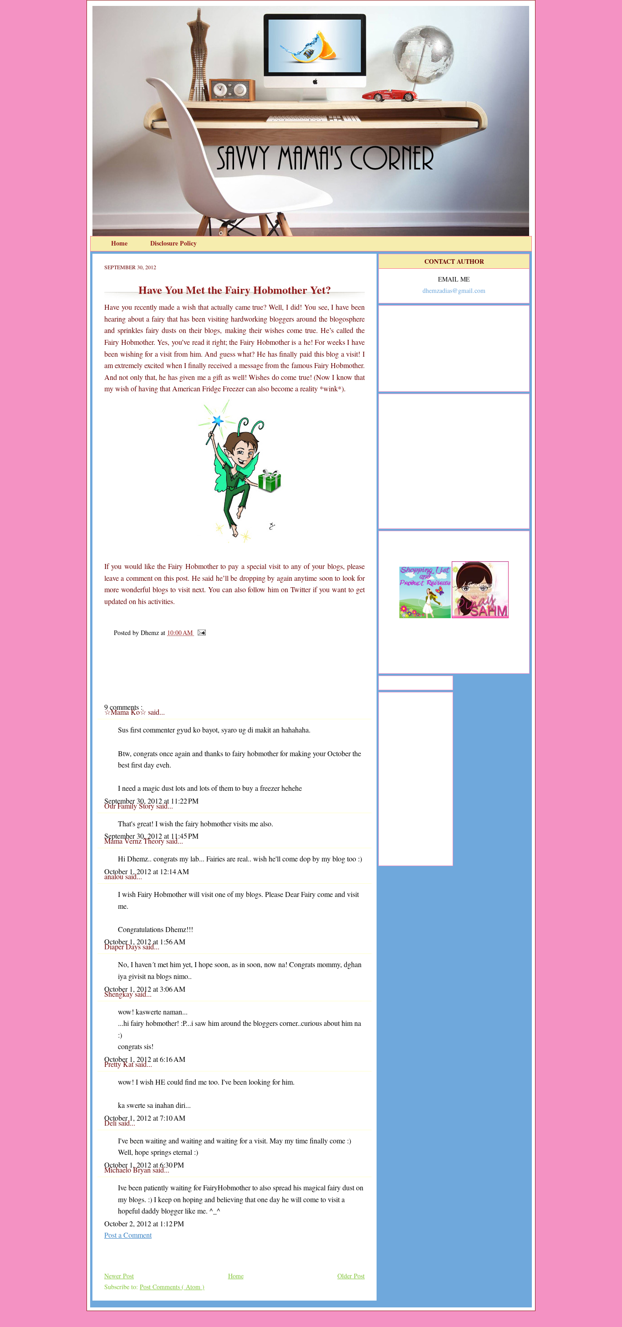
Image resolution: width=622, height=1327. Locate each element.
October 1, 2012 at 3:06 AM (144, 989)
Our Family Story (130, 805)
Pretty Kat (119, 1064)
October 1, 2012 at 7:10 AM (144, 1117)
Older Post (351, 1275)
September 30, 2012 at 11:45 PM (151, 835)
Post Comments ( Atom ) (172, 1286)
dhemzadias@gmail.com (454, 290)
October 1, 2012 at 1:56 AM (144, 941)
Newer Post (119, 1275)
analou (114, 876)
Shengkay (119, 994)
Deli (111, 1122)
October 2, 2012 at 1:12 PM (144, 1223)
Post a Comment (128, 1235)
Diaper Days (123, 946)
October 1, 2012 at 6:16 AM (144, 1059)
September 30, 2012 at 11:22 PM (151, 800)
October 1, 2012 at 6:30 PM (144, 1164)
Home (120, 243)
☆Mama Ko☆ (126, 712)
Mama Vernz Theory (135, 840)
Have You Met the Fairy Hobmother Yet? (234, 289)
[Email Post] (200, 632)
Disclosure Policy (173, 243)
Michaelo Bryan (128, 1169)
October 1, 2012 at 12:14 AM (146, 871)
